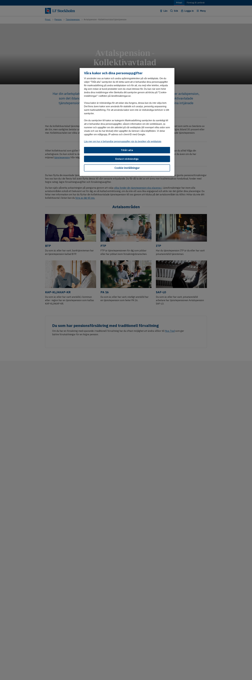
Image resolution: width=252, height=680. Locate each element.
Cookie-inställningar (127, 168)
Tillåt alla (127, 150)
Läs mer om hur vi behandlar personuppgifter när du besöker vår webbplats (122, 141)
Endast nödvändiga (127, 158)
